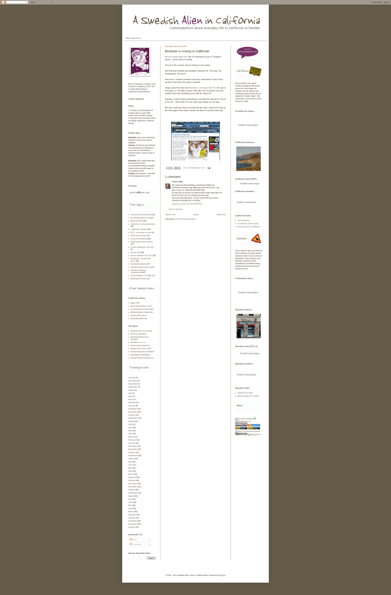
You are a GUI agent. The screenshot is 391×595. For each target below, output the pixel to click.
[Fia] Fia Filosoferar (138, 334)
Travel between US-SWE (141, 276)
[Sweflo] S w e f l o (138, 342)
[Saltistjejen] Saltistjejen (140, 355)
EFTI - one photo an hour (141, 232)
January (131, 378)
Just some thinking (138, 239)
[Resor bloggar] (244, 419)
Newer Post (170, 215)
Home (196, 215)
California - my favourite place (143, 224)
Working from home (139, 279)
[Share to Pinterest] (179, 168)
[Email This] (167, 168)
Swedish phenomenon (140, 267)
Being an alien (137, 221)
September (132, 387)
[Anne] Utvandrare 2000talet (142, 352)
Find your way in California (249, 227)
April (130, 396)
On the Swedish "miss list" (141, 255)
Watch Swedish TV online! (248, 396)
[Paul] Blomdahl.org (139, 318)
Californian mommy (139, 229)
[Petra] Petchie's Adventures (142, 358)
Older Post (221, 215)
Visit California (244, 220)
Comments (136, 544)
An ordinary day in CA (196, 168)
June (130, 428)
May (130, 431)
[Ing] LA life (135, 303)
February (132, 402)
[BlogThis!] (170, 168)
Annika (175, 182)
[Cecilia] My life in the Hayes (142, 309)
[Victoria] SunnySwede (140, 345)
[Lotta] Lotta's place (138, 315)
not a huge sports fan (177, 57)
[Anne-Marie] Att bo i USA (141, 306)
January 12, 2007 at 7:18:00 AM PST (187, 204)
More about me (133, 38)
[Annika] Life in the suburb (141, 331)
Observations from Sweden (142, 242)
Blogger (222, 575)
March (130, 399)
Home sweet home (138, 235)
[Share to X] (173, 168)
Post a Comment (176, 209)
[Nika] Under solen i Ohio (141, 349)
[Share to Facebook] (176, 168)
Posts (134, 540)
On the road (135, 252)
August (131, 390)
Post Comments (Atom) (185, 219)
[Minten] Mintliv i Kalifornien (142, 312)
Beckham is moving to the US (202, 88)
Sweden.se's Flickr (245, 393)
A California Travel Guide (248, 224)
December (132, 381)
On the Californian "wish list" (142, 247)
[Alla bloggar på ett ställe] (254, 434)
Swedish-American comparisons (138, 271)
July (130, 393)
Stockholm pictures (138, 264)
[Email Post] (208, 168)
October (131, 415)
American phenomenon (140, 215)
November (132, 384)
